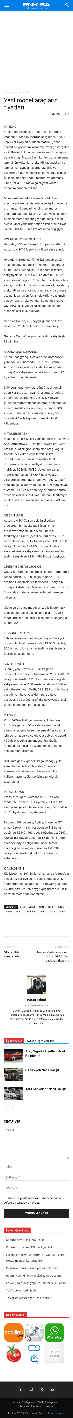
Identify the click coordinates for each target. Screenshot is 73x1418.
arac (22, 906)
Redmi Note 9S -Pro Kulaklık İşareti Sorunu (34, 1275)
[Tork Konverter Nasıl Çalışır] (13, 1093)
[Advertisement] (36, 51)
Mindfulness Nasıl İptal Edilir (25, 1240)
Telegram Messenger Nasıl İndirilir (29, 1298)
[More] (48, 928)
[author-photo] (36, 994)
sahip (42, 911)
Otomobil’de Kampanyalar (12, 954)
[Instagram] (31, 1389)
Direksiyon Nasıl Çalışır (42, 1070)
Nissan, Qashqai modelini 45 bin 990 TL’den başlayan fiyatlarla (53, 956)
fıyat (41, 906)
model (61, 906)
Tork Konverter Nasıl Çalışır (45, 1089)
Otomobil (23, 92)
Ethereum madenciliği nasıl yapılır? (29, 1247)
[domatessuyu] (14, 1363)
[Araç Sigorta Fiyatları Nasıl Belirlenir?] (13, 1056)
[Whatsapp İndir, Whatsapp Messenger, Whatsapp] (54, 1341)
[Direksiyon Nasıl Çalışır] (13, 1074)
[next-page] (12, 1108)
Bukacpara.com (56, 1413)
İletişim (50, 1406)
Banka (32, 906)
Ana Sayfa (9, 92)
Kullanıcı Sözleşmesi (23, 1402)
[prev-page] (6, 1108)
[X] (42, 1389)
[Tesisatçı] (34, 1363)
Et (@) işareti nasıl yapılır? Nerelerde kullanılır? (36, 1283)
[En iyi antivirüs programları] (14, 1341)
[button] (6, 5)
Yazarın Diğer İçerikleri (40, 1041)
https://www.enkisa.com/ (36, 1005)
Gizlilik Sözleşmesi (47, 1402)
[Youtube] (52, 1389)
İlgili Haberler (14, 1041)
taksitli (52, 911)
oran (18, 911)
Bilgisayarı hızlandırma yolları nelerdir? (31, 1268)
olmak (9, 911)
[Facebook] (21, 1389)
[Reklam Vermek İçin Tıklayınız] (54, 1363)
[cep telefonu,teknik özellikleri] (34, 1341)
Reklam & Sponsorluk (31, 1406)
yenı (62, 911)
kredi (50, 906)
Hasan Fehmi (36, 1000)
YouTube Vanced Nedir (21, 1290)
